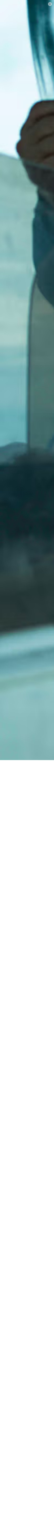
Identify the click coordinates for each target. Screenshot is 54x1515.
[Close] (50, 4)
